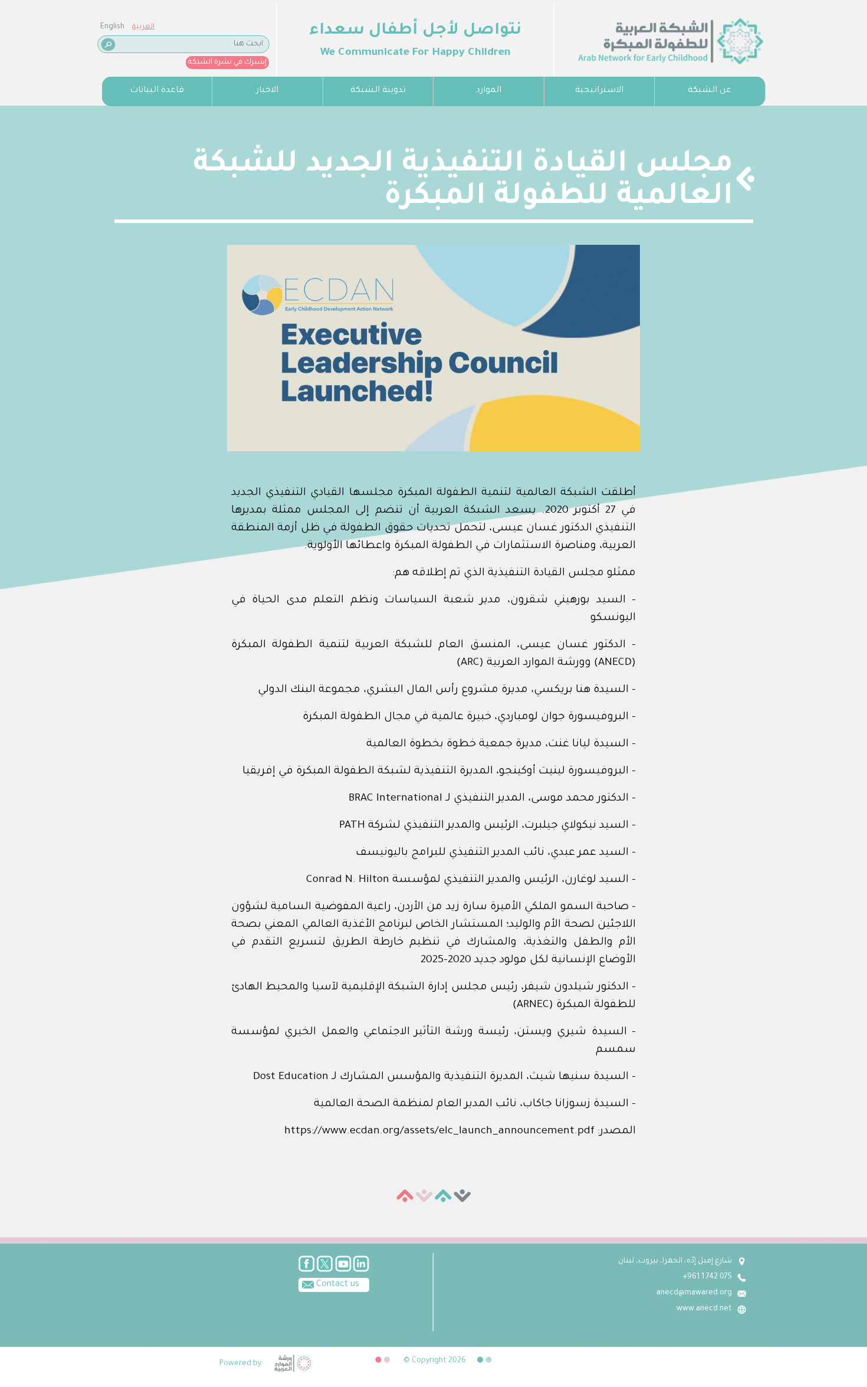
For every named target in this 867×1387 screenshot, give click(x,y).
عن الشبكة (709, 91)
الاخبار (267, 91)
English (112, 27)
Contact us (336, 1285)
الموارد (488, 91)
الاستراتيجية (599, 91)
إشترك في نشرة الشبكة (227, 62)
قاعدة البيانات (157, 91)
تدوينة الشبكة (378, 91)
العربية (143, 27)
